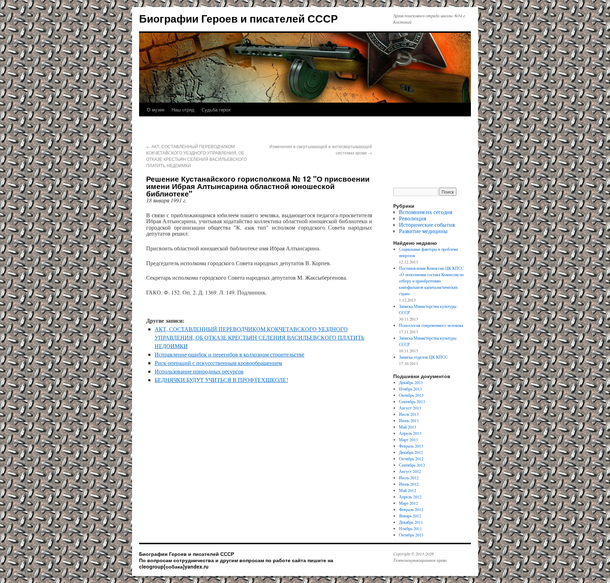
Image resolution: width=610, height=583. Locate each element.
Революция (412, 218)
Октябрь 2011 (411, 535)
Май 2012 (407, 490)
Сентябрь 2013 (412, 401)
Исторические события (427, 224)
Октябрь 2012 (411, 458)
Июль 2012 (409, 477)
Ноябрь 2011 (410, 528)
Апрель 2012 (410, 496)
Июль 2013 (409, 414)
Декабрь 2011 (411, 522)
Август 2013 (410, 408)
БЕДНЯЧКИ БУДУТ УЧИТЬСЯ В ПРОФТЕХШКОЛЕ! (221, 379)
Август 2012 (410, 471)
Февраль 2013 (411, 446)
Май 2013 (407, 427)
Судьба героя (216, 109)
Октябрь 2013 (411, 395)
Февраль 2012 (411, 509)
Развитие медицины (423, 231)
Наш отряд (183, 109)
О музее (156, 109)
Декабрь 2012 (411, 452)
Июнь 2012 (409, 484)
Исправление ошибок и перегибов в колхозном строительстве (229, 354)
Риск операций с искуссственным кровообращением (218, 362)
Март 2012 (408, 503)
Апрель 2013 (410, 433)
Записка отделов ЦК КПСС (423, 357)
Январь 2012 (410, 515)
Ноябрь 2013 (410, 388)
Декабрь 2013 (411, 382)
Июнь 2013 (409, 420)
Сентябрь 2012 (412, 465)
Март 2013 (408, 439)
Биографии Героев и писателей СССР (238, 18)
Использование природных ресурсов (199, 371)
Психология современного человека (431, 325)
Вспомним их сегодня (425, 211)
